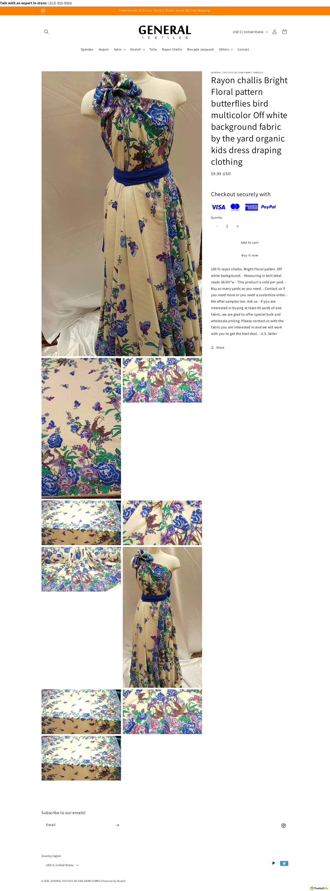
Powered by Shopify (114, 880)
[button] (46, 32)
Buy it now (249, 255)
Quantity (216, 217)
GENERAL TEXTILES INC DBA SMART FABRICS (76, 880)
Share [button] (220, 347)
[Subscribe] (117, 825)
